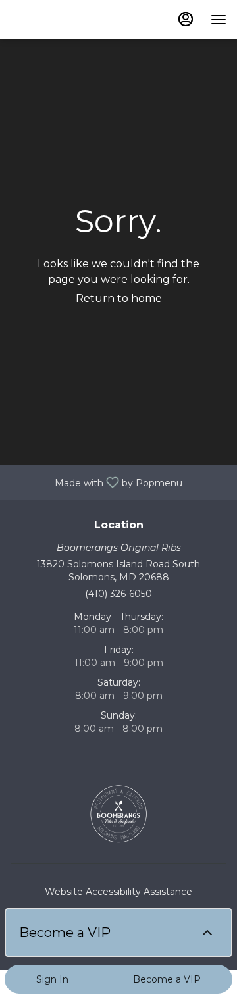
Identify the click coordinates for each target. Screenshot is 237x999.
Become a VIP (167, 979)
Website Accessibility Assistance (118, 892)
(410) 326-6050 (118, 594)
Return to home (119, 298)
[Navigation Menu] (218, 20)
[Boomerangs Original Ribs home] (70, 19)
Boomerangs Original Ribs (118, 814)
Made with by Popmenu (96, 481)
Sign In (52, 979)
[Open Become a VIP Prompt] (207, 932)
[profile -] (186, 19)
